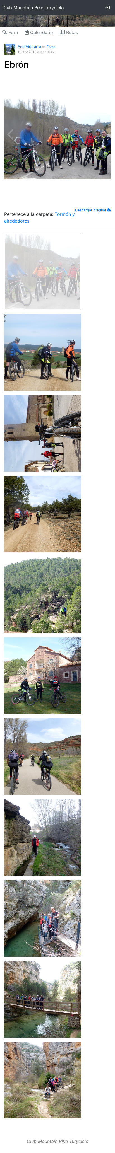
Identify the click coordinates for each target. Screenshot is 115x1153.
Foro (12, 32)
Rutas (71, 32)
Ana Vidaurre (29, 46)
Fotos (51, 47)
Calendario (41, 32)
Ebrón (16, 64)
